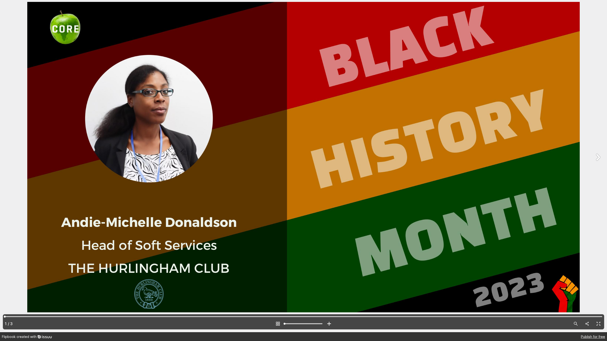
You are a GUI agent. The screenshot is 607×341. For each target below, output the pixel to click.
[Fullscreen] (598, 323)
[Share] (587, 323)
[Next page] (597, 166)
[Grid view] (278, 323)
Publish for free (593, 337)
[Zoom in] (329, 323)
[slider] (303, 323)
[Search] (575, 323)
